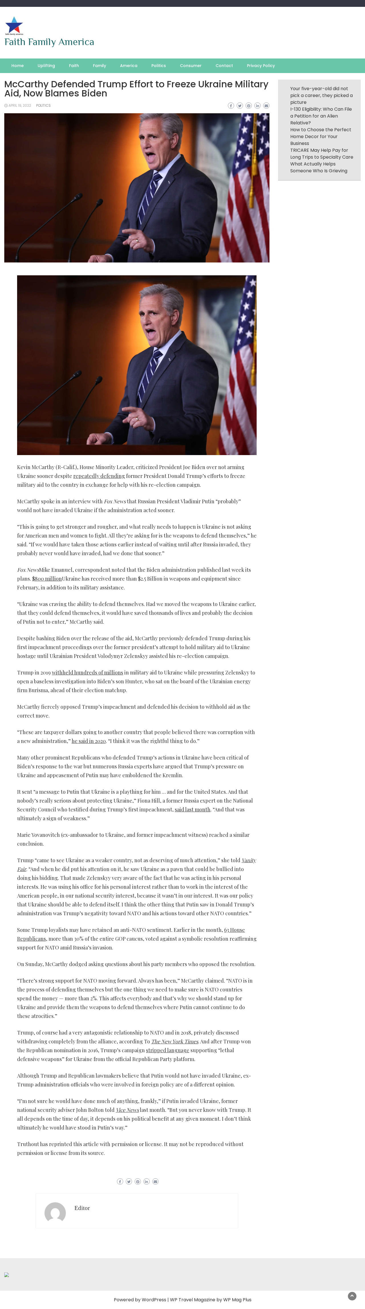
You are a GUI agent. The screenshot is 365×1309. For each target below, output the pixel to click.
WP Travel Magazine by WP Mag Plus (211, 1299)
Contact (224, 65)
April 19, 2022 (20, 105)
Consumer (191, 65)
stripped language (167, 1050)
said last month (192, 809)
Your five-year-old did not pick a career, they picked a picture (321, 95)
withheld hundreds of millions (87, 672)
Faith (74, 65)
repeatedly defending (99, 475)
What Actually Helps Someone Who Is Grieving (318, 167)
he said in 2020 (89, 741)
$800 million (47, 578)
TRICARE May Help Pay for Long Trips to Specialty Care (321, 153)
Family (99, 65)
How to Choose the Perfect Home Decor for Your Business (320, 136)
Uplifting (46, 65)
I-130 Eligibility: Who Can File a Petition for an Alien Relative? (321, 116)
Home (17, 65)
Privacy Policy (261, 65)
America (128, 65)
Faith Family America (49, 41)
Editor (82, 1208)
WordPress (154, 1299)
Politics (158, 65)
